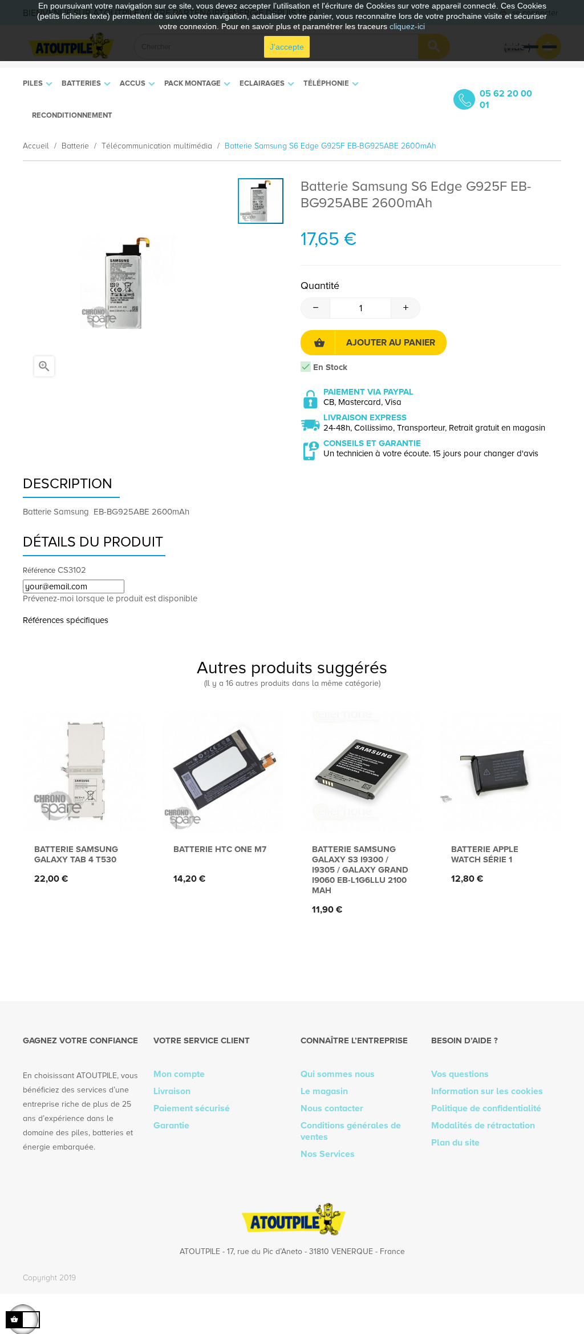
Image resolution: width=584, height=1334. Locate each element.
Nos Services (328, 1154)
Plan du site (455, 1142)
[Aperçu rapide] (81, 814)
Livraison (171, 1091)
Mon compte (179, 1074)
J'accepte (287, 46)
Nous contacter (332, 1108)
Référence (39, 570)
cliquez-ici (407, 26)
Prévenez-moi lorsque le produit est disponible (110, 598)
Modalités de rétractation (483, 1125)
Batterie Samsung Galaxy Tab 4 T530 (76, 854)
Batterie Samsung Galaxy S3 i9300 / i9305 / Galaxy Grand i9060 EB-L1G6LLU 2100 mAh (360, 869)
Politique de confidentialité (486, 1108)
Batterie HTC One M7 (219, 849)
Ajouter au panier (390, 342)
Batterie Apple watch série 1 (484, 854)
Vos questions (460, 1074)
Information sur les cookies (487, 1091)
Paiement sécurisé (191, 1108)
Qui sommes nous (338, 1074)
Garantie (171, 1125)
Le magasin (324, 1091)
